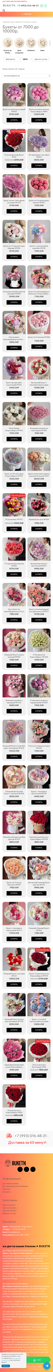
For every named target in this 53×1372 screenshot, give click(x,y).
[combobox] (13, 59)
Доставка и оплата (10, 1183)
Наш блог (6, 1189)
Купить (14, 120)
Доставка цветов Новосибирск (15, 1)
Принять (6, 1366)
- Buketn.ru (40, 1367)
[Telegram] (20, 1169)
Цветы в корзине (9, 1208)
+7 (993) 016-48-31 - (31, 1136)
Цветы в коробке (9, 1210)
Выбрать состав (9, 1213)
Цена (12, 22)
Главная (6, 22)
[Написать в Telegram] (46, 1365)
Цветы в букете (9, 1205)
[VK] (26, 1169)
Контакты (6, 1192)
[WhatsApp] (33, 1169)
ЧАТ (39, 1360)
